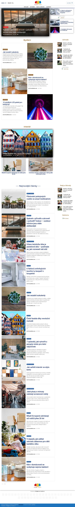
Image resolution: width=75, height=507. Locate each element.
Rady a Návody (30, 193)
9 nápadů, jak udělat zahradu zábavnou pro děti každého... (67, 56)
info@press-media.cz (40, 491)
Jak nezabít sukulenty (11, 52)
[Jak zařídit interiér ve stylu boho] (13, 372)
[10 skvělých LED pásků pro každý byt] (55, 30)
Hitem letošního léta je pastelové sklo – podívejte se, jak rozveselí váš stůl (38, 246)
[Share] (55, 495)
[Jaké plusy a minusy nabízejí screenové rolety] (13, 396)
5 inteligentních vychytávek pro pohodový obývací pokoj (66, 22)
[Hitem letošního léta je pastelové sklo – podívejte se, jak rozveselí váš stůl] (13, 250)
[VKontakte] (37, 498)
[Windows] (41, 498)
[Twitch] (28, 498)
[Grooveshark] (19, 495)
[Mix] (31, 495)
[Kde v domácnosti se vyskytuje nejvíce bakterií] (14, 81)
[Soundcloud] (62, 495)
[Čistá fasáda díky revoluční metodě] (27, 143)
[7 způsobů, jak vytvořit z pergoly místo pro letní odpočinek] (59, 50)
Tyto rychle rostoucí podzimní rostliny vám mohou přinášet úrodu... (68, 63)
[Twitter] (31, 498)
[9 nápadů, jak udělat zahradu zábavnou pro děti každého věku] (59, 56)
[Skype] (58, 495)
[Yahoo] (47, 498)
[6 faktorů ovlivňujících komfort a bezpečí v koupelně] (55, 12)
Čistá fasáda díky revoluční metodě (17, 154)
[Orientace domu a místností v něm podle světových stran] (41, 164)
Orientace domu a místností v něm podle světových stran (41, 173)
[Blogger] (6, 495)
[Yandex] (50, 498)
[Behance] (3, 495)
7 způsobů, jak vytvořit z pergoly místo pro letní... (67, 50)
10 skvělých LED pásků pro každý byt (66, 30)
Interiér (5, 49)
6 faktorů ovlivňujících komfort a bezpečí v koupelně (66, 11)
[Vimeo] (34, 498)
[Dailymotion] (9, 495)
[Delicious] (12, 495)
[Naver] (37, 495)
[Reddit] (49, 495)
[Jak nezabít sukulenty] (40, 56)
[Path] (40, 495)
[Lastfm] (25, 495)
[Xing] (56, 498)
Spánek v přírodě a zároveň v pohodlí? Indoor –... (67, 44)
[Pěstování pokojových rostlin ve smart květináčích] (13, 201)
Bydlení (5, 151)
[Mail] (28, 495)
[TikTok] (22, 498)
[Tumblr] (25, 498)
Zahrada (6, 27)
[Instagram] (22, 495)
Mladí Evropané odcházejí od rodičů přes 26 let (14, 173)
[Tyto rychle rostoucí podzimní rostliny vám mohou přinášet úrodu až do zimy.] (59, 62)
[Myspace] (34, 495)
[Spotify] (65, 495)
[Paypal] (43, 495)
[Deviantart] (15, 495)
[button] (11, 2)
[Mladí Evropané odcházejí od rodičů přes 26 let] (14, 164)
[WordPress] (44, 498)
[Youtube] (53, 498)
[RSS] (52, 495)
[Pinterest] (46, 495)
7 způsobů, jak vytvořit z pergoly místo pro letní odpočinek (37, 344)
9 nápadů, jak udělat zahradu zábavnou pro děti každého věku (38, 441)
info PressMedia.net (7, 34)
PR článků (21, 504)
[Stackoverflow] (68, 495)
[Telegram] (19, 498)
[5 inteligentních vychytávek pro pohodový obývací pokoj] (55, 22)
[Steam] (71, 495)
